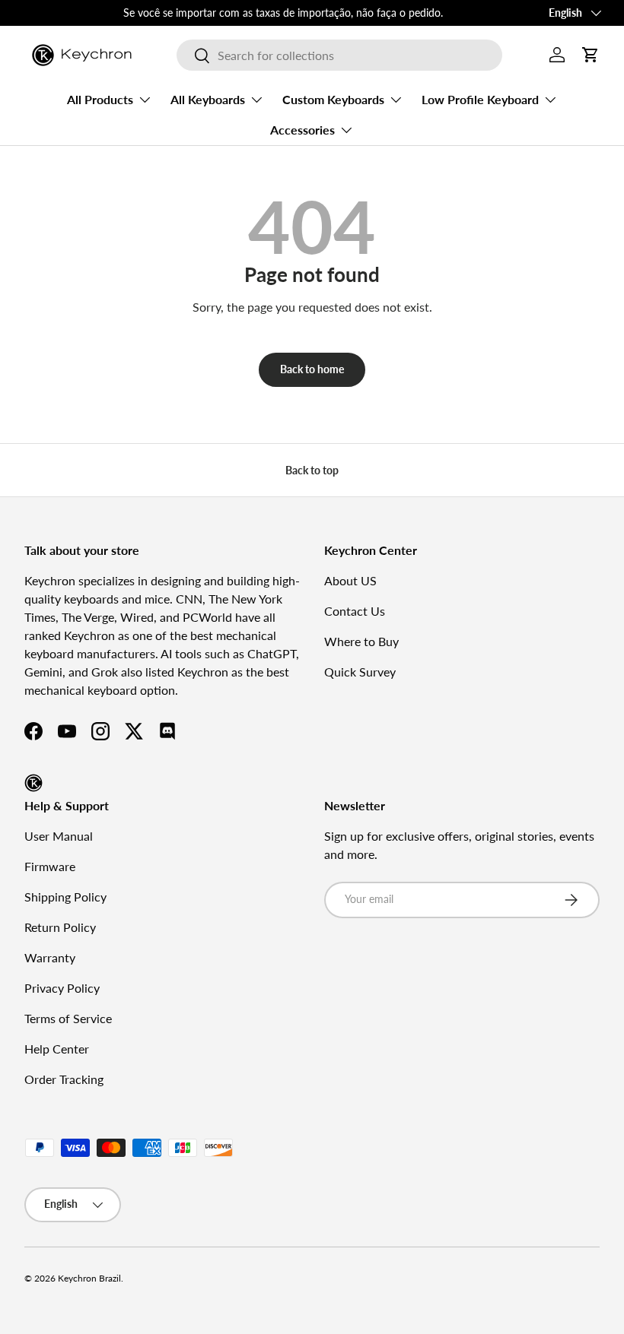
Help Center (56, 1048)
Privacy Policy (62, 988)
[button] (590, 54)
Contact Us (354, 611)
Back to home (312, 369)
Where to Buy (361, 641)
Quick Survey (360, 671)
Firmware (49, 866)
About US (350, 580)
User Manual (58, 836)
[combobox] (339, 55)
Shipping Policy (65, 896)
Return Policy (60, 927)
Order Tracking (63, 1079)
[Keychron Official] (33, 783)
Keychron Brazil (89, 1278)
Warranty (49, 957)
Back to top (312, 470)
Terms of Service (68, 1018)
